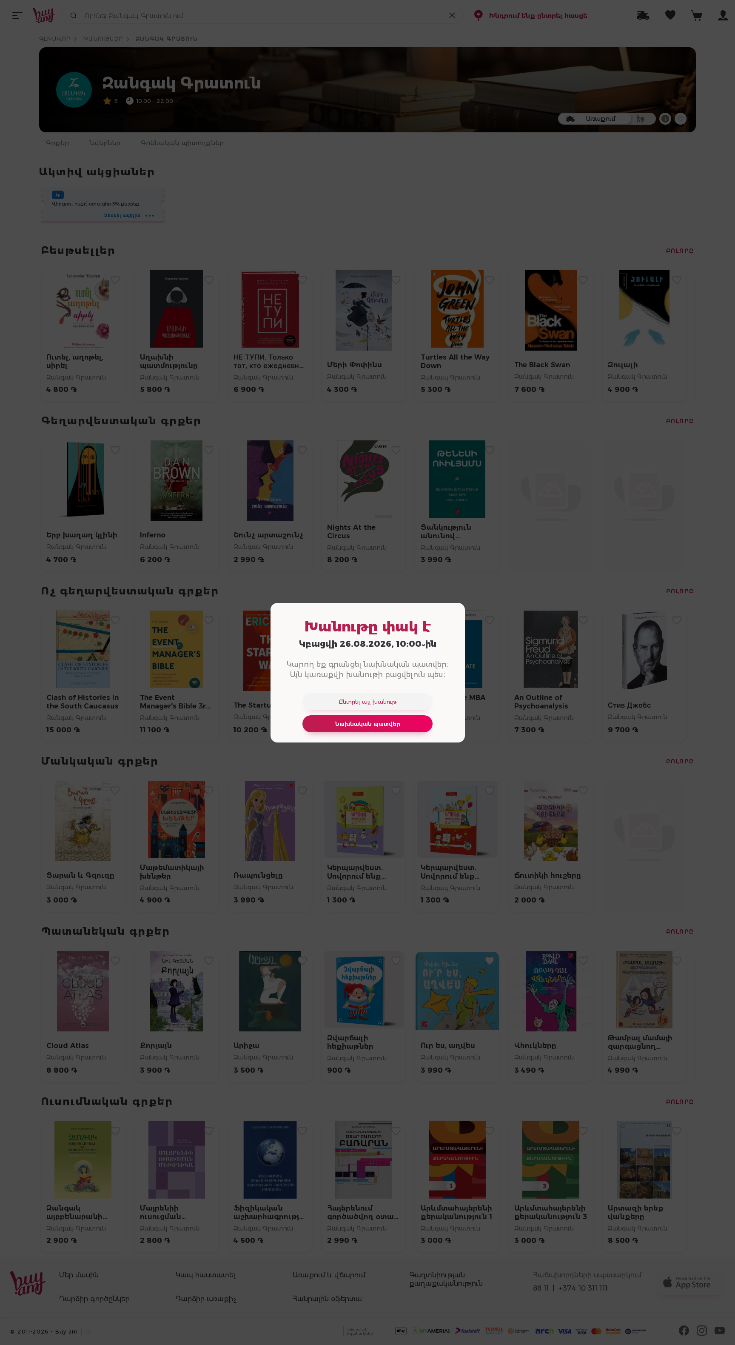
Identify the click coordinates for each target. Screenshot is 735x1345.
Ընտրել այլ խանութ (367, 701)
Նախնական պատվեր (367, 723)
